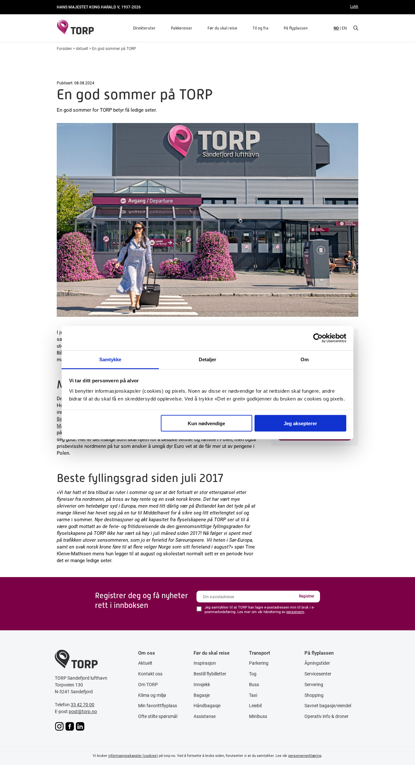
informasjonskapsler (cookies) (133, 755)
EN (344, 28)
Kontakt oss (150, 674)
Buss (254, 684)
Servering (313, 684)
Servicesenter (317, 674)
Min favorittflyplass (157, 706)
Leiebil (255, 706)
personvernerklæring (304, 755)
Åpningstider (317, 663)
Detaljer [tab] (208, 359)
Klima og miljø (152, 695)
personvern (295, 612)
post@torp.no (83, 711)
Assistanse (205, 716)
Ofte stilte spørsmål (157, 716)
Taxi (253, 695)
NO (336, 28)
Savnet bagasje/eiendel (327, 706)
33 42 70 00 (82, 705)
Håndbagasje (207, 706)
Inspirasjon (205, 663)
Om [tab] (305, 359)
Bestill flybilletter (210, 674)
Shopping (314, 695)
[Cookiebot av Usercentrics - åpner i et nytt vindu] (318, 338)
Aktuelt (82, 48)
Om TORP (148, 684)
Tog (252, 674)
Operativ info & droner (326, 716)
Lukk (354, 6)
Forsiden (64, 48)
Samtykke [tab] (110, 359)
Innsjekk (202, 684)
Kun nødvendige (206, 423)
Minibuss (258, 716)
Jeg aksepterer (300, 423)
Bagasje (202, 695)
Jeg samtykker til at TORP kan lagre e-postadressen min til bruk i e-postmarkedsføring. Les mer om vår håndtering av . (259, 609)
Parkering (258, 663)
